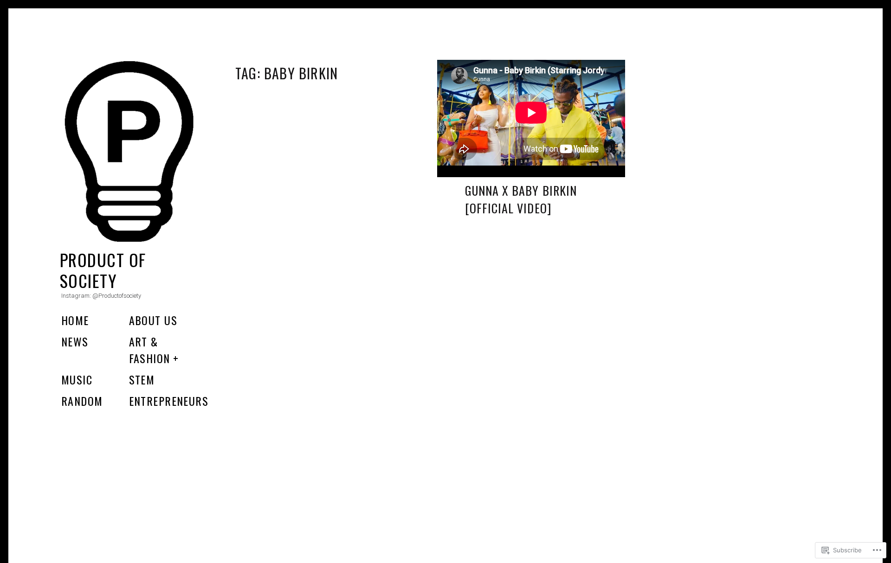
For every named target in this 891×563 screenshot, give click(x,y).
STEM (142, 379)
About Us (153, 320)
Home (75, 320)
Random (82, 400)
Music (76, 379)
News (75, 341)
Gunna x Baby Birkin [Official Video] (521, 199)
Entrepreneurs (169, 400)
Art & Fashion (149, 349)
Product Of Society (103, 270)
